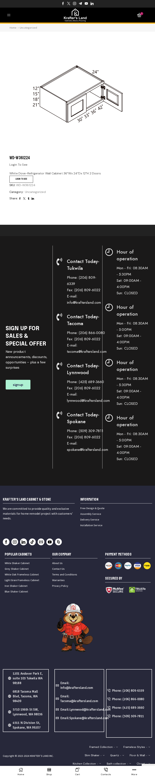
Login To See (21, 179)
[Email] (41, 541)
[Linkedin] (92, 4)
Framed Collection (101, 747)
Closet (141, 763)
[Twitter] (68, 4)
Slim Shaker (92, 755)
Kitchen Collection (84, 763)
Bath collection (116, 763)
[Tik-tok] (32, 541)
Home (13, 27)
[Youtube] (86, 4)
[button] (18, 384)
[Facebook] (63, 4)
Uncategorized (28, 27)
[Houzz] (58, 541)
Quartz (114, 755)
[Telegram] (80, 4)
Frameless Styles (134, 747)
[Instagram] (74, 4)
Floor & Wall (137, 755)
